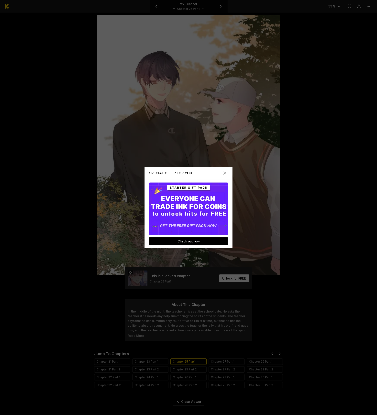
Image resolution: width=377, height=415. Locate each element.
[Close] (224, 173)
